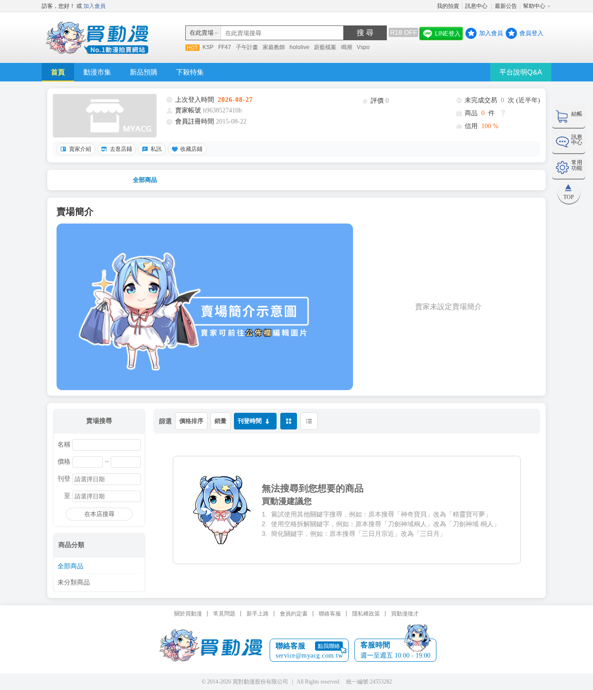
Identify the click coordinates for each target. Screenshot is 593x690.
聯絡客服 (330, 613)
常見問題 (224, 613)
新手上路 (257, 613)
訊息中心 (477, 6)
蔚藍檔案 (325, 47)
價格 (63, 462)
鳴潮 (346, 47)
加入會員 (94, 6)
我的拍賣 (448, 6)
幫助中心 (534, 6)
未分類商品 (73, 582)
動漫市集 (97, 72)
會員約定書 (294, 613)
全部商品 (145, 179)
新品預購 (144, 72)
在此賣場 (201, 32)
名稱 (63, 444)
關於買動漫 (188, 613)
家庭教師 (274, 47)
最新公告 (506, 6)
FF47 (224, 47)
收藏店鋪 (191, 149)
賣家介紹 (80, 149)
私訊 (156, 149)
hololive (299, 47)
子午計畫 (247, 47)
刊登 (63, 479)
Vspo (363, 47)
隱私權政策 (366, 613)
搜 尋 (365, 33)
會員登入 (531, 33)
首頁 (58, 72)
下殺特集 (190, 72)
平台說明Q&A (520, 72)
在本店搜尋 (99, 513)
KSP (208, 47)
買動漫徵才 (405, 613)
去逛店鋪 (121, 149)
